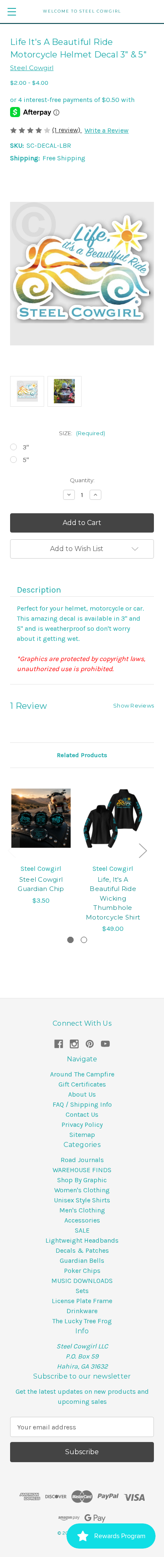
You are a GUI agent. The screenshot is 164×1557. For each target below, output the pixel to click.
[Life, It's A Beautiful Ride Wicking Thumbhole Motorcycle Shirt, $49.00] (113, 818)
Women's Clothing (82, 1190)
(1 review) (67, 130)
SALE (82, 1230)
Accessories (82, 1220)
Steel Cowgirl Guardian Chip (41, 884)
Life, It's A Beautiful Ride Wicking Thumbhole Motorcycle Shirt (113, 898)
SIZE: (82, 433)
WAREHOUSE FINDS (82, 1170)
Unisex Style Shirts (82, 1200)
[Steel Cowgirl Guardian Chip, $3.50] (41, 818)
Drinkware (82, 1311)
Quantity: (82, 480)
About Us (82, 1094)
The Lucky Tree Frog (82, 1321)
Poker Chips (82, 1271)
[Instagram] (74, 1044)
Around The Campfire (82, 1074)
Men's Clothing (82, 1210)
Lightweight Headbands (82, 1240)
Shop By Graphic (82, 1180)
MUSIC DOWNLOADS (82, 1281)
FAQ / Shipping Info (82, 1104)
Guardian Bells (82, 1260)
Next (142, 850)
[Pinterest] (89, 1044)
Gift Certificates (82, 1084)
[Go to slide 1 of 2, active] (70, 940)
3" (26, 447)
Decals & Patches (82, 1250)
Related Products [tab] (82, 755)
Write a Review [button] (107, 130)
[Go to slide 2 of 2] (84, 940)
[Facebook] (58, 1044)
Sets (82, 1291)
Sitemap (82, 1135)
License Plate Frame (82, 1301)
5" (26, 460)
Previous (11, 850)
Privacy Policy (82, 1125)
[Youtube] (105, 1044)
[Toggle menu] (11, 11)
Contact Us (82, 1114)
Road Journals (82, 1160)
